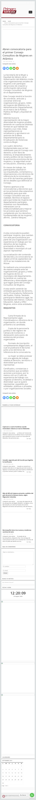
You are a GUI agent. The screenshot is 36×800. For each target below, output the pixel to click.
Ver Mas (29, 438)
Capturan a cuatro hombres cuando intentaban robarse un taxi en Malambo (16, 428)
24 (6, 779)
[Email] (14, 67)
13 (15, 773)
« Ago (2, 785)
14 (18, 773)
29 (21, 779)
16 (3, 776)
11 (9, 773)
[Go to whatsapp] (32, 795)
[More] (17, 67)
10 (6, 773)
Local (9, 21)
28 (18, 779)
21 (18, 776)
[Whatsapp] (10, 67)
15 (21, 773)
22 (21, 776)
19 (12, 776)
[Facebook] (4, 67)
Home (4, 21)
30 (3, 783)
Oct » (6, 785)
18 (9, 776)
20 (15, 776)
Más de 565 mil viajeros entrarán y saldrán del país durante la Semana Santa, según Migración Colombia (18, 495)
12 (12, 773)
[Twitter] (7, 67)
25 (9, 779)
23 (3, 779)
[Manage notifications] (3, 796)
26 (12, 779)
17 (6, 776)
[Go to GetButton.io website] (32, 798)
